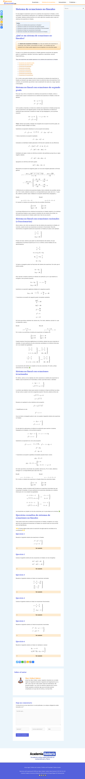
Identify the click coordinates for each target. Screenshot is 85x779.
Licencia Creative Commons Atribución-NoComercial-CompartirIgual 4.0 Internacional (42, 773)
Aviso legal (27, 767)
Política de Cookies (36, 767)
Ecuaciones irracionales (25, 69)
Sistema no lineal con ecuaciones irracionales (29, 30)
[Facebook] (1, 14)
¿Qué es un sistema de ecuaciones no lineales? (29, 25)
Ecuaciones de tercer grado (26, 64)
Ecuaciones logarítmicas (25, 71)
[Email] (1, 19)
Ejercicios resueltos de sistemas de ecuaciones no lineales (32, 31)
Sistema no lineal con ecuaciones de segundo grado (31, 26)
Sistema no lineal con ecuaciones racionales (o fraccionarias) (33, 28)
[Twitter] (1, 11)
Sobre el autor (57, 767)
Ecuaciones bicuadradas (25, 66)
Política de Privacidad (47, 767)
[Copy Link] (1, 24)
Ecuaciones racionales (24, 68)
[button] (38, 548)
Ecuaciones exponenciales (25, 73)
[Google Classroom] (1, 22)
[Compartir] (1, 27)
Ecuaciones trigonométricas (26, 75)
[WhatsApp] (1, 16)
